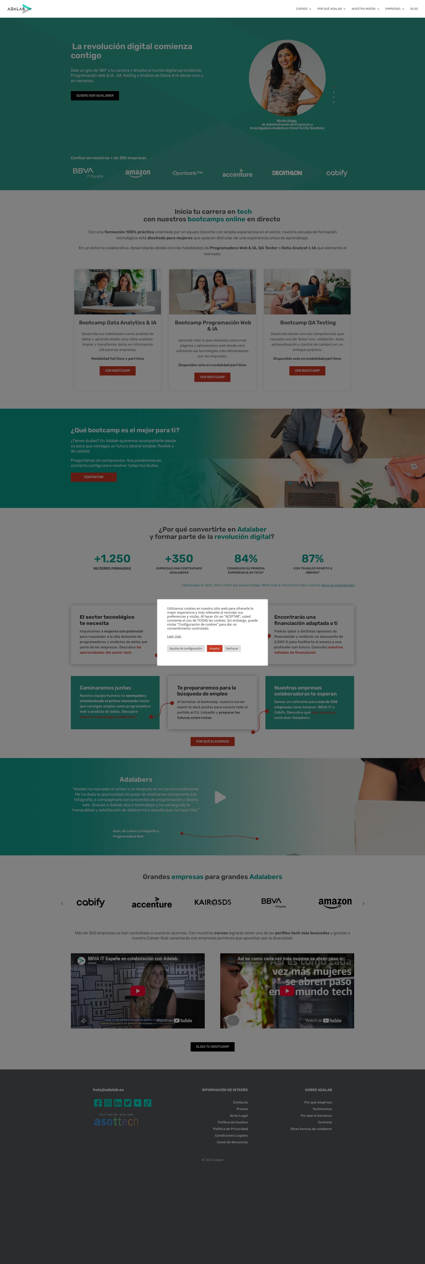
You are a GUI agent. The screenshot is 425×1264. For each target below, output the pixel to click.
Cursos (301, 8)
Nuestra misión (363, 8)
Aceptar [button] (215, 648)
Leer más (174, 636)
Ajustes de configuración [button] (186, 648)
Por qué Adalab (329, 8)
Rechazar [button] (232, 648)
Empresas (392, 8)
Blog (414, 8)
